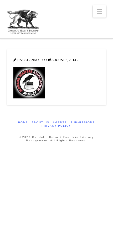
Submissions (82, 122)
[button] (99, 11)
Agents (60, 122)
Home (23, 122)
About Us (40, 122)
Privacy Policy (56, 125)
